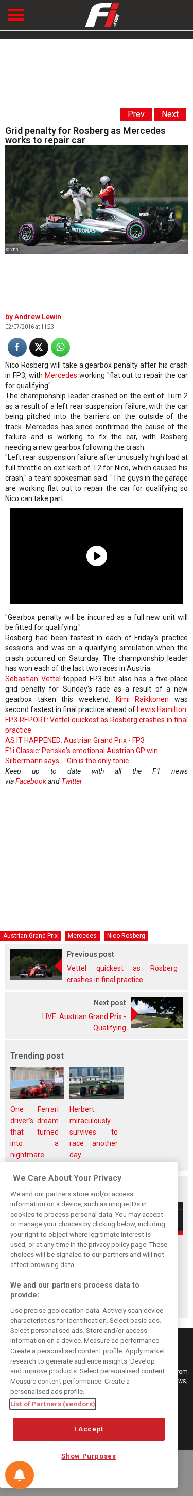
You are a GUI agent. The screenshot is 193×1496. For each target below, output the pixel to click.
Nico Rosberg (126, 935)
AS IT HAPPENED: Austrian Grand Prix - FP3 (75, 740)
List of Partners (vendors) (52, 1404)
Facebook (30, 781)
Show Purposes (88, 1456)
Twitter (71, 781)
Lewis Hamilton (161, 709)
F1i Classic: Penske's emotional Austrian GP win (81, 750)
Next (170, 114)
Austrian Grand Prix (30, 935)
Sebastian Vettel (33, 679)
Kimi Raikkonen (142, 699)
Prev (136, 114)
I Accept (88, 1429)
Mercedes (61, 375)
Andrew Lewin (37, 317)
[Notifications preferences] (19, 1475)
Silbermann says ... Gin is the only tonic (67, 761)
